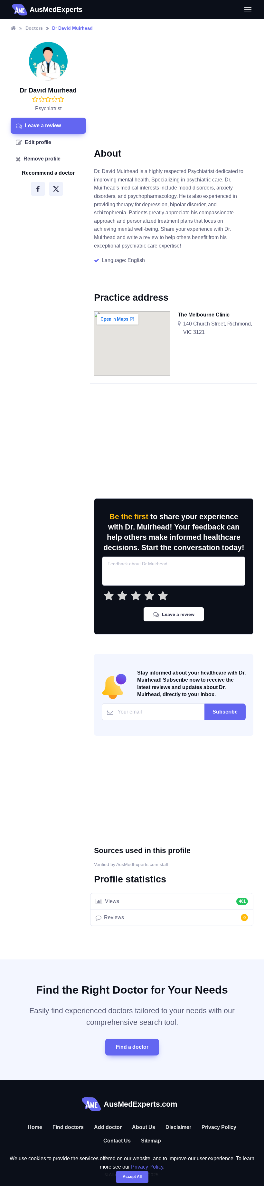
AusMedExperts (56, 9)
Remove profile (42, 158)
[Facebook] (38, 189)
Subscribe (225, 712)
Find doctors (68, 1127)
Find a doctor (132, 1047)
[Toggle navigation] (247, 9)
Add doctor (108, 1127)
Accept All (132, 1176)
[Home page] (13, 28)
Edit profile (38, 142)
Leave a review (43, 125)
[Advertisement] (173, 97)
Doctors (34, 28)
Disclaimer (178, 1127)
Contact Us (117, 1140)
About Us (143, 1127)
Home (35, 1127)
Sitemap (151, 1140)
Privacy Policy (219, 1127)
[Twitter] (56, 189)
